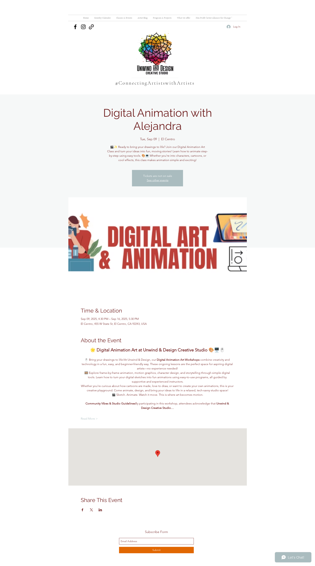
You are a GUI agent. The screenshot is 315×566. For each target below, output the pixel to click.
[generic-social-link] (91, 27)
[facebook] (75, 27)
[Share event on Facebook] (82, 509)
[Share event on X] (91, 509)
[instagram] (83, 27)
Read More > (89, 418)
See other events (157, 180)
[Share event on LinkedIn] (100, 509)
